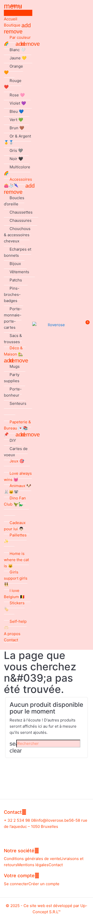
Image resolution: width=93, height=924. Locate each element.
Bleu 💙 (17, 111)
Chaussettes (21, 212)
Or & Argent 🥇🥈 (17, 139)
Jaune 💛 (18, 58)
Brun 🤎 (17, 127)
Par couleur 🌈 (17, 40)
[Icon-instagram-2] (51, 834)
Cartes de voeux (16, 451)
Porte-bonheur (13, 392)
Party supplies (11, 377)
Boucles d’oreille (14, 200)
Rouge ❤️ (12, 83)
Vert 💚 (16, 119)
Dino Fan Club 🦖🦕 (15, 501)
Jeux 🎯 (17, 461)
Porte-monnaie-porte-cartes (13, 318)
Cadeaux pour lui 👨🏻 (15, 525)
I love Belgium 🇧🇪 (14, 593)
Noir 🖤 (16, 158)
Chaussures (21, 220)
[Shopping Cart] (85, 325)
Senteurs (18, 403)
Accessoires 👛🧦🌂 (18, 182)
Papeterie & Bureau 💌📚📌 (17, 428)
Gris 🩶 (16, 150)
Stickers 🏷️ (14, 605)
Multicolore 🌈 (17, 170)
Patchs (16, 280)
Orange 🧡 (13, 69)
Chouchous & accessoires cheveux (17, 234)
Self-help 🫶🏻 (15, 624)
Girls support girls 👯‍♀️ (15, 578)
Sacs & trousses (13, 338)
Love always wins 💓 (18, 476)
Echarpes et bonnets (17, 252)
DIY (13, 440)
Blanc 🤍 (18, 49)
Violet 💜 (18, 103)
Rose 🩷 (17, 95)
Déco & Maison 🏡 (13, 350)
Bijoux (15, 263)
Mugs (15, 366)
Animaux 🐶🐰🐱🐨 (17, 488)
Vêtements (19, 271)
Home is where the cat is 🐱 (16, 559)
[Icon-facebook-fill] (41, 834)
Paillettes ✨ (15, 538)
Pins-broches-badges (12, 294)
